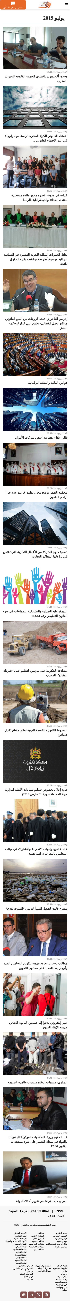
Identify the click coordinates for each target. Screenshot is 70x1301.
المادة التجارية (21, 1255)
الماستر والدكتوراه (43, 1266)
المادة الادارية (21, 1252)
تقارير (64, 1271)
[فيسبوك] (46, 1295)
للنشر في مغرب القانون (23, 1268)
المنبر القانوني (21, 1236)
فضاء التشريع (61, 1233)
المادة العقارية (21, 1260)
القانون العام (38, 1238)
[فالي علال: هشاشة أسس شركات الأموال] (35, 414)
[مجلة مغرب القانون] (44, 5)
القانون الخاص (37, 1236)
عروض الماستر (60, 1282)
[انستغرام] (23, 1295)
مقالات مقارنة (38, 1241)
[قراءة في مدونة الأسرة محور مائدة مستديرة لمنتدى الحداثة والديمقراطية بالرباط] (35, 174)
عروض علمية (61, 1285)
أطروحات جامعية (60, 1268)
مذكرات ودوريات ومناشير (56, 1244)
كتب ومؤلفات (61, 1287)
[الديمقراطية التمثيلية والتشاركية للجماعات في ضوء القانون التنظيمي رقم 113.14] (35, 590)
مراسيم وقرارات (60, 1247)
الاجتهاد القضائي (20, 1233)
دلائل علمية (62, 1276)
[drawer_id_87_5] (66, 5)
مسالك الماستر (44, 1271)
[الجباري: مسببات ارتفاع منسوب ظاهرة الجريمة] (35, 1058)
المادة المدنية (21, 1263)
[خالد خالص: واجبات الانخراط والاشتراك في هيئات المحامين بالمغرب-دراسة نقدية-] (35, 827)
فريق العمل (28, 1276)
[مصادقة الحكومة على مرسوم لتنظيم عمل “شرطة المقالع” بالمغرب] (35, 649)
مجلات (64, 1290)
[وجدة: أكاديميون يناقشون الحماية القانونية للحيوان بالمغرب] (35, 55)
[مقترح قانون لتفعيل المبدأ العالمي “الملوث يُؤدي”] (35, 885)
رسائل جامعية (61, 1279)
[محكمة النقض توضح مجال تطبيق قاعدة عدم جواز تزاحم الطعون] (35, 471)
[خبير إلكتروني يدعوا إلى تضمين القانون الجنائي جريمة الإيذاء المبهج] (35, 1001)
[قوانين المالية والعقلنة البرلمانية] (35, 359)
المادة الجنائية (21, 1257)
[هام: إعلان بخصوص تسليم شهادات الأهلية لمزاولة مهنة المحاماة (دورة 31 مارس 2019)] (35, 768)
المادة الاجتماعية (20, 1249)
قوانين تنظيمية (61, 1238)
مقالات (41, 1233)
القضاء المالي (21, 1247)
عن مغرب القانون (26, 1266)
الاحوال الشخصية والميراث (16, 1241)
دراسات (64, 1274)
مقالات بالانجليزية (36, 1247)
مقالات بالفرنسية (36, 1244)
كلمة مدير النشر (26, 1274)
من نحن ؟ (29, 1271)
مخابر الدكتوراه (44, 1268)
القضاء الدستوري (20, 1244)
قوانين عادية (62, 1241)
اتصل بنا (30, 1279)
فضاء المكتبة (61, 1266)
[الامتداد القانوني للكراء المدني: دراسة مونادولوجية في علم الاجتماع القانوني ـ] (35, 114)
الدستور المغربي (60, 1236)
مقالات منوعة (38, 1249)
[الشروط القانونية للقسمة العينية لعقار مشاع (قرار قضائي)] (35, 708)
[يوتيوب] (31, 1295)
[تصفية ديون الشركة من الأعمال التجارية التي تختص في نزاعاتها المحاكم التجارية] (35, 530)
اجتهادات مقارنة (20, 1238)
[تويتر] (38, 1295)
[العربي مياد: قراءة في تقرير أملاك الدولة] (35, 1177)
